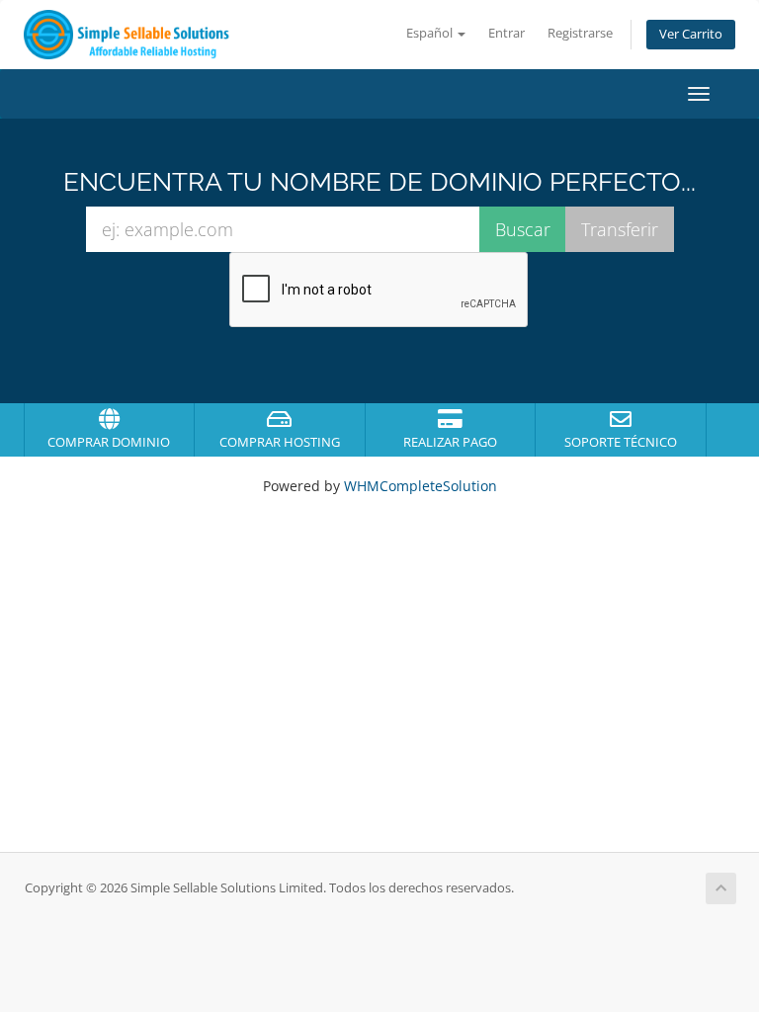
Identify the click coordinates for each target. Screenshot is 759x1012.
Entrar (506, 33)
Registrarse (580, 33)
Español (431, 33)
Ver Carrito (690, 34)
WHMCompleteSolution (420, 485)
